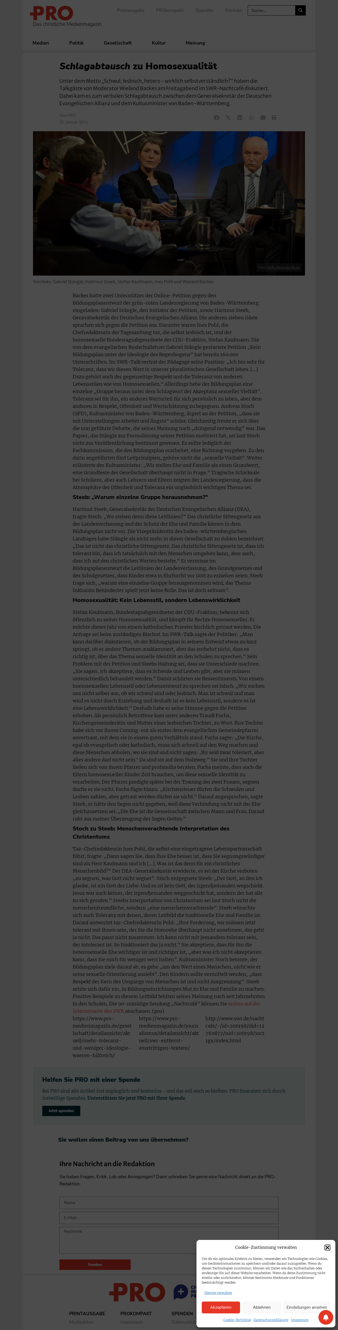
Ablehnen (262, 1307)
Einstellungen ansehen (307, 1307)
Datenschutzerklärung (270, 1320)
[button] (327, 1247)
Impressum (300, 1320)
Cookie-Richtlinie (237, 1320)
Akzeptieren (221, 1307)
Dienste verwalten (218, 1293)
